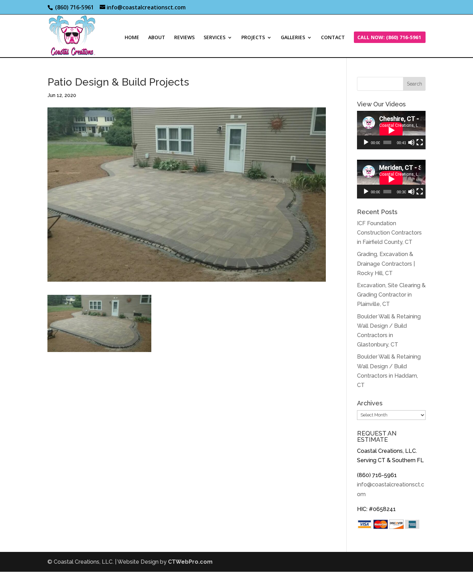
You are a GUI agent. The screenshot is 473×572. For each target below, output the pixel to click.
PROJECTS (253, 38)
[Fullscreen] (419, 142)
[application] (391, 130)
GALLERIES (293, 38)
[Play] (366, 142)
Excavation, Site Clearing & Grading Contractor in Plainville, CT (391, 294)
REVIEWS (184, 38)
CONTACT (333, 38)
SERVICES (214, 38)
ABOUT (156, 38)
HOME (132, 38)
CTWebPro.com (190, 561)
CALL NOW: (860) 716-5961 (389, 38)
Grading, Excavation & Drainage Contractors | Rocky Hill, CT (386, 263)
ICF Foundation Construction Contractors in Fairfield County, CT (389, 232)
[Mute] (411, 142)
